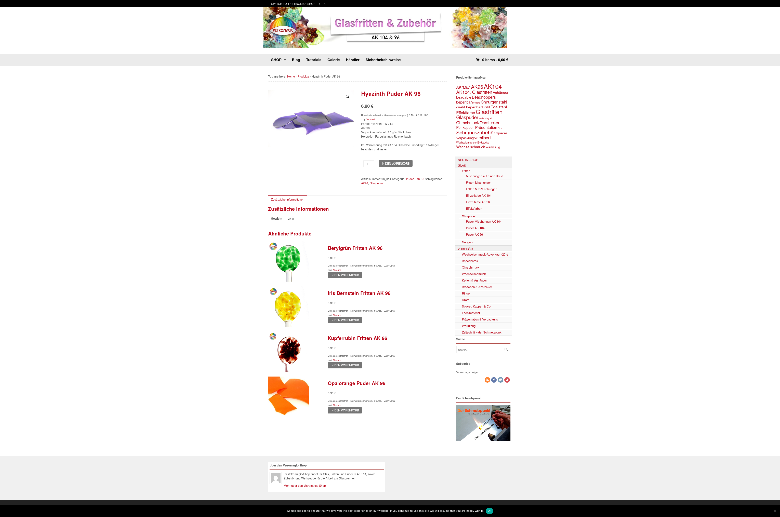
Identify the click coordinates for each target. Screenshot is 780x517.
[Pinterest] (507, 380)
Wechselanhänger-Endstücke (472, 142)
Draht (486, 107)
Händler (353, 59)
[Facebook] (494, 380)
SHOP (276, 59)
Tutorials (313, 59)
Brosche (476, 102)
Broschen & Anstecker (477, 287)
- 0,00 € (495, 59)
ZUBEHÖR (465, 249)
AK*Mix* (463, 87)
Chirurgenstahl (494, 102)
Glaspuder (376, 183)
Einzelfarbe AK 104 (478, 195)
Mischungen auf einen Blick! (484, 176)
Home (291, 76)
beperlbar (464, 102)
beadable (463, 97)
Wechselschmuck (470, 146)
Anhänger (500, 92)
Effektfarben (474, 208)
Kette (481, 118)
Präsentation (486, 127)
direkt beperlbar (469, 106)
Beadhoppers (484, 97)
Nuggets (467, 242)
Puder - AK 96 (415, 179)
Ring (500, 128)
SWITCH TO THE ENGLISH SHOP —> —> (298, 4)
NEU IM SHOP (468, 160)
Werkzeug (492, 147)
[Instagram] (501, 380)
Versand (370, 119)
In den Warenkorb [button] (345, 275)
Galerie (333, 59)
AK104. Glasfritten (474, 92)
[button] (347, 96)
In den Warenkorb (395, 163)
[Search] (506, 349)
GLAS (462, 165)
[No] (775, 511)
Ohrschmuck (467, 122)
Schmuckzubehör (475, 132)
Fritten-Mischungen (478, 182)
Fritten (466, 170)
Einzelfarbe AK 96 (478, 202)
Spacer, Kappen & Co (476, 306)
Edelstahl (499, 107)
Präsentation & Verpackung (480, 319)
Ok (489, 510)
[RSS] (488, 380)
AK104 (493, 86)
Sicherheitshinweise (383, 59)
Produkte (303, 76)
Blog (296, 59)
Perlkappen (465, 127)
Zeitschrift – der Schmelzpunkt (482, 332)
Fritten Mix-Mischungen (481, 189)
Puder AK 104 (475, 228)
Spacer (501, 132)
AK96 (364, 183)
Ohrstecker (489, 122)
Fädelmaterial (471, 313)
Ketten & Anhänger (474, 280)
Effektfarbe (465, 112)
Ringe (466, 293)
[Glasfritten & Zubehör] (283, 44)
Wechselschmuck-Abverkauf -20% (485, 254)
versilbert (482, 137)
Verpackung (465, 137)
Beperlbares (470, 261)
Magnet (488, 118)
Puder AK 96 (474, 234)
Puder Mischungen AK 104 (484, 221)
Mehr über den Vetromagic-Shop (305, 486)
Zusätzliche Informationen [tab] (287, 199)
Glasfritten (489, 111)
